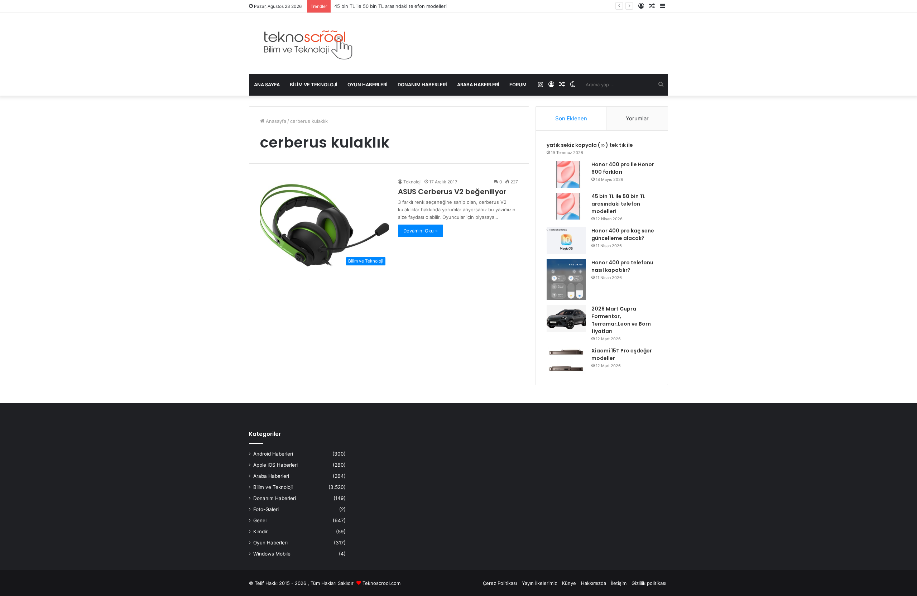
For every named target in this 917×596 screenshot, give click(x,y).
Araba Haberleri (478, 84)
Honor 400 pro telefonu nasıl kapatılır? (622, 266)
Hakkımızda (593, 583)
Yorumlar (637, 118)
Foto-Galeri (266, 509)
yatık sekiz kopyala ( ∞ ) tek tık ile (590, 145)
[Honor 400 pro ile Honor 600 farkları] (566, 174)
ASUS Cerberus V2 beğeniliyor (452, 192)
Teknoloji (412, 181)
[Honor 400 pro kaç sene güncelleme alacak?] (566, 240)
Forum (518, 84)
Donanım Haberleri (422, 84)
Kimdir (260, 531)
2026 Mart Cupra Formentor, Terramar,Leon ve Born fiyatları (621, 320)
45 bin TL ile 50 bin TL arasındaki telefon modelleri (390, 6)
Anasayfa (275, 121)
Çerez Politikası (500, 583)
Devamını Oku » (420, 231)
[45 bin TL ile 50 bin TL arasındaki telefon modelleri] (566, 206)
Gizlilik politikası (649, 583)
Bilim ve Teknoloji (313, 84)
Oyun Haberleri (367, 84)
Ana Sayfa (267, 84)
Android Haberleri (273, 454)
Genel (260, 520)
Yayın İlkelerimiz (539, 583)
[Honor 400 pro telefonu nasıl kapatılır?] (566, 279)
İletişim (618, 583)
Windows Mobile (272, 554)
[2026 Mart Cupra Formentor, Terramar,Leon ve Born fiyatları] (566, 318)
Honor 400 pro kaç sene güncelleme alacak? (622, 234)
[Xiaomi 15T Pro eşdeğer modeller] (566, 360)
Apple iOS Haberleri (275, 465)
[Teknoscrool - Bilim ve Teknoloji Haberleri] (307, 43)
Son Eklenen (571, 118)
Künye (569, 583)
